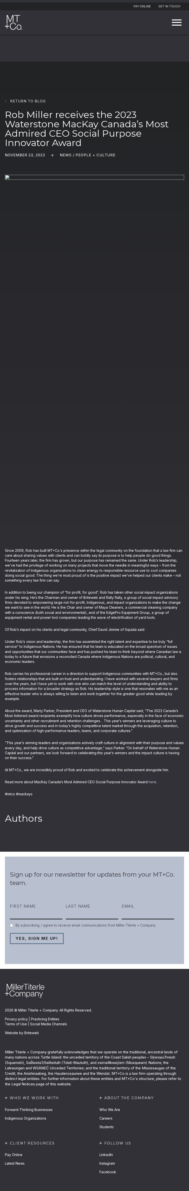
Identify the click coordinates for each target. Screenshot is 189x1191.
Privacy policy (16, 1019)
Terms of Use (16, 1024)
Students (106, 1127)
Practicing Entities (45, 1019)
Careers (105, 1118)
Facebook (107, 1172)
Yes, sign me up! (37, 938)
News (66, 155)
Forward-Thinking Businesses (29, 1110)
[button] (176, 22)
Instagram (107, 1163)
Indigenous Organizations (25, 1118)
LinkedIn (106, 1155)
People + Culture (95, 155)
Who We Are (109, 1110)
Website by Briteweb (22, 1033)
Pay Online (142, 6)
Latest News (15, 1163)
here (152, 782)
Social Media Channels (48, 1024)
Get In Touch (169, 6)
